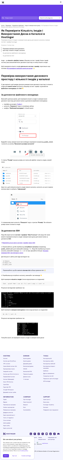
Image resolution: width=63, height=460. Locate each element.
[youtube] (46, 433)
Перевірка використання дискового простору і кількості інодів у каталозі (14, 49)
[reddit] (50, 433)
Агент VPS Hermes (8, 382)
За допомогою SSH (8, 56)
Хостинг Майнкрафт (8, 379)
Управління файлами (18, 25)
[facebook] (34, 433)
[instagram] (38, 433)
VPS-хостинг (6, 363)
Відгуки (5, 402)
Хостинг (5, 358)
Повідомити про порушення (50, 410)
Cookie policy (24, 450)
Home (2, 25)
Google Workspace (8, 389)
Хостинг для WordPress (9, 361)
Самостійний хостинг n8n (10, 366)
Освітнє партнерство (8, 407)
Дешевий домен (27, 363)
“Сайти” (19, 104)
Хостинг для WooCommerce (11, 374)
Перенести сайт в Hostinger (50, 378)
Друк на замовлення (48, 373)
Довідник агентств (8, 412)
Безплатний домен (28, 366)
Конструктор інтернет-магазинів (49, 367)
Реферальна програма (9, 410)
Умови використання (42, 438)
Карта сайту (6, 425)
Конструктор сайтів (48, 361)
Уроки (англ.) (46, 399)
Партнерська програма (9, 404)
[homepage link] (3, 2)
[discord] (58, 433)
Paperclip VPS (7, 387)
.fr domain (26, 379)
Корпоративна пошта (9, 369)
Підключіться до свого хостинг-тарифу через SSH (18, 243)
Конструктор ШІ (47, 358)
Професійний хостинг (9, 376)
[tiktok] (54, 433)
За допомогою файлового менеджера (14, 53)
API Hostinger (46, 381)
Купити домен (27, 358)
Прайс (5, 399)
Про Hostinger (27, 399)
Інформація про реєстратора (52, 438)
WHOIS (25, 369)
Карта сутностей (7, 428)
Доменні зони (27, 376)
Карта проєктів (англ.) (9, 415)
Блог (24, 407)
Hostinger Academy (48, 404)
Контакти (45, 407)
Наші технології (27, 402)
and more (45, 443)
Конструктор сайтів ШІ (49, 363)
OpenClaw (6, 384)
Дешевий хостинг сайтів (9, 392)
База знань (46, 402)
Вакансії (25, 404)
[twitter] (42, 433)
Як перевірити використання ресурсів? (20, 68)
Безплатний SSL (27, 371)
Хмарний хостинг (7, 371)
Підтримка (8, 25)
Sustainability (27, 410)
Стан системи (7, 420)
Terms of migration (8, 417)
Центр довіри (6, 423)
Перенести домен (28, 374)
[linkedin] (31, 433)
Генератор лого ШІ (48, 376)
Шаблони (45, 371)
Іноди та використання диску (32, 25)
